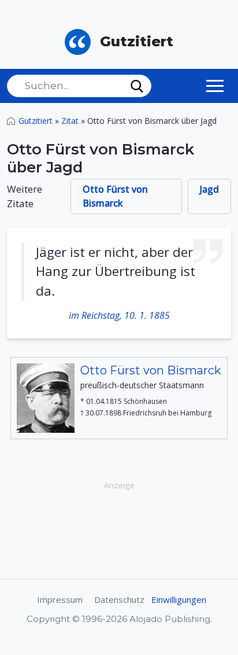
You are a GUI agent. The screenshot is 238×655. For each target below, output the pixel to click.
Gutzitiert (35, 120)
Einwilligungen (178, 599)
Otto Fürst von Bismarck (115, 196)
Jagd (209, 189)
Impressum (60, 599)
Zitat (70, 120)
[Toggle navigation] (215, 85)
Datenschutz (119, 599)
